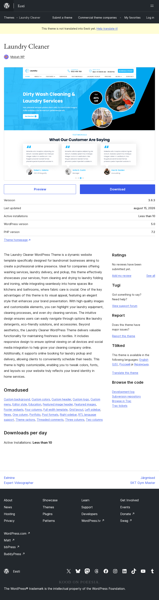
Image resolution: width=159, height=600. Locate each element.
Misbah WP (17, 56)
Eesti (16, 571)
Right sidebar (68, 414)
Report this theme (123, 336)
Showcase (50, 500)
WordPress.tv (93, 521)
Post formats (50, 414)
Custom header (61, 399)
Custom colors (41, 399)
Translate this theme (125, 372)
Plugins (48, 514)
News (7, 414)
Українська (141, 364)
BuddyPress (14, 554)
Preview (40, 189)
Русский (124, 364)
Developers (89, 514)
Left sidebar (92, 409)
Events (125, 507)
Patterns (49, 521)
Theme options (25, 419)
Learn (85, 500)
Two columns (94, 419)
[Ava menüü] (153, 6)
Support (87, 507)
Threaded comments (50, 419)
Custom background (17, 399)
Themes (9, 17)
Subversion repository (126, 396)
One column (20, 414)
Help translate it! (107, 28)
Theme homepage (16, 239)
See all (150, 275)
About (8, 500)
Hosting (9, 514)
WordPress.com (17, 533)
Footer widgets (13, 409)
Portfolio (35, 414)
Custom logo (81, 399)
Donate (127, 514)
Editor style (19, 404)
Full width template (55, 409)
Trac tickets (119, 405)
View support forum (124, 305)
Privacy (9, 521)
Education (35, 404)
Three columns (74, 419)
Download (117, 189)
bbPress (12, 547)
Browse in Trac (121, 401)
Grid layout (76, 409)
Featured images (85, 404)
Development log (123, 391)
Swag (126, 521)
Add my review (121, 275)
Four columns (33, 409)
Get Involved (129, 500)
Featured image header (58, 404)
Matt (9, 540)
